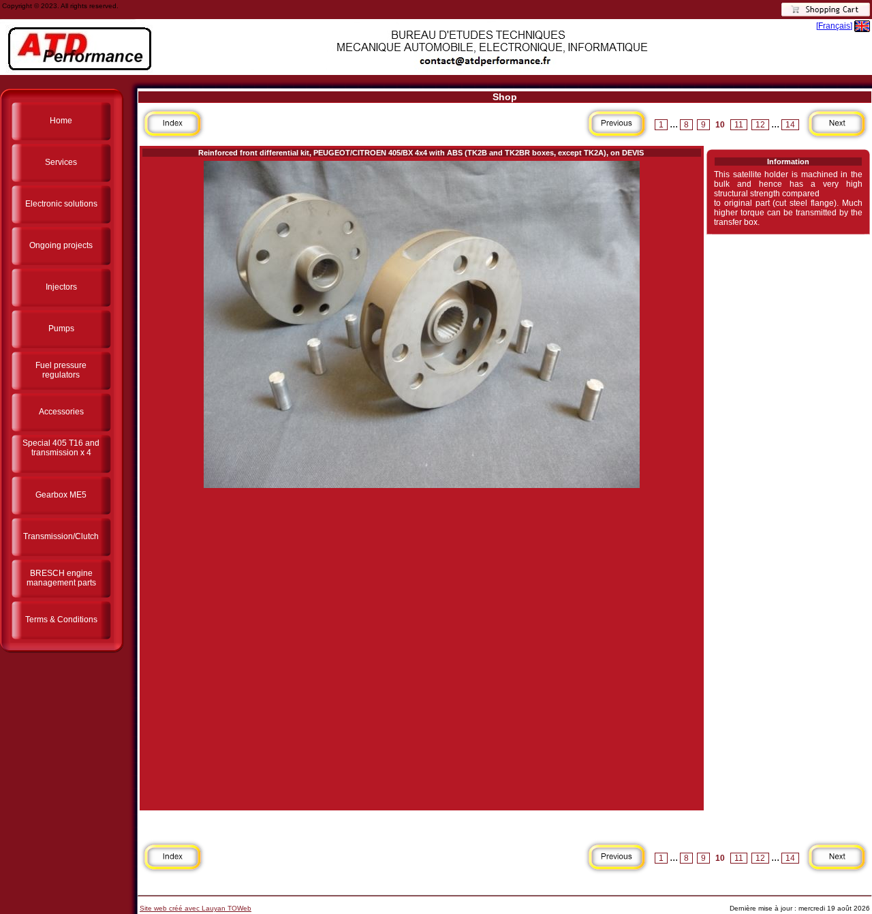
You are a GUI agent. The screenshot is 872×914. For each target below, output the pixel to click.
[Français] (834, 26)
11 (738, 125)
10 (720, 125)
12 (760, 125)
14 (790, 125)
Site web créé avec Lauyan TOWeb (195, 908)
